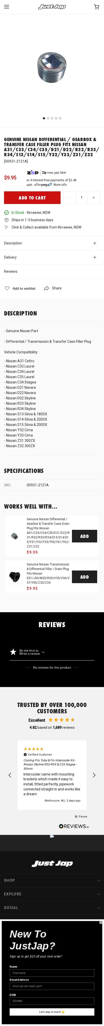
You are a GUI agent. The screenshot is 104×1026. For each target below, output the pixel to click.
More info (60, 185)
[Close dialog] (101, 922)
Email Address (19, 980)
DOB (13, 994)
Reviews (10, 271)
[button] (10, 775)
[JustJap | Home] (52, 7)
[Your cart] (97, 7)
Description (13, 243)
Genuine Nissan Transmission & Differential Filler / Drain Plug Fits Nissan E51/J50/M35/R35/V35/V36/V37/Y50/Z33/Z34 (48, 573)
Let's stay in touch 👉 (52, 1011)
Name (13, 966)
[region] (52, 775)
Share (57, 288)
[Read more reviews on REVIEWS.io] (74, 827)
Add (84, 536)
